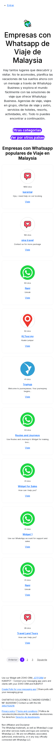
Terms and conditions (27, 711)
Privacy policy (8, 711)
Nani (27, 288)
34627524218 (8, 706)
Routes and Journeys (27, 435)
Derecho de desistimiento (28, 717)
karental (27, 192)
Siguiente (42, 659)
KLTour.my (28, 336)
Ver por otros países (27, 137)
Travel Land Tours (27, 633)
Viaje (27, 201)
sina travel (27, 240)
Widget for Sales (27, 486)
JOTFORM (38, 678)
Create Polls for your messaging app (19, 689)
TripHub (27, 384)
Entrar (10, 5)
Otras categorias (27, 130)
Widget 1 (27, 534)
